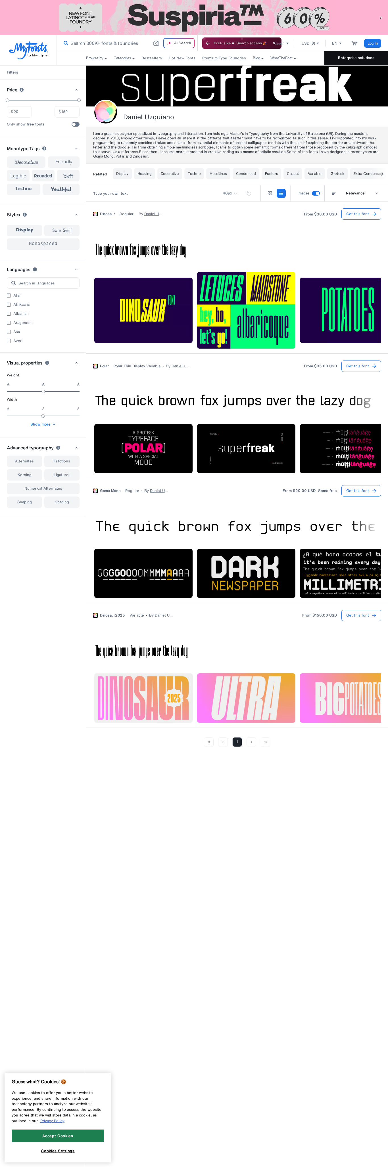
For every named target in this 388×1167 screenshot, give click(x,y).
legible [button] (18, 175)
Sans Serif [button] (62, 230)
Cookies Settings (58, 1151)
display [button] (24, 230)
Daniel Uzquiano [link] (153, 214)
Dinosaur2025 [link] (112, 615)
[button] (381, 17)
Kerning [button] (25, 474)
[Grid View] (269, 193)
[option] (24, 230)
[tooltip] (21, 89)
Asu (16, 332)
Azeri (17, 341)
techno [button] (23, 189)
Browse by (94, 58)
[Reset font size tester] (249, 193)
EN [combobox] (334, 43)
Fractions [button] (62, 461)
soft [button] (68, 175)
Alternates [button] (24, 461)
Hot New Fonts (182, 58)
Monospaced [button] (43, 244)
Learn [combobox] (279, 43)
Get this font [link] (357, 214)
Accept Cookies (57, 1136)
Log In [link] (373, 43)
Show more (40, 424)
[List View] (281, 193)
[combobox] (127, 43)
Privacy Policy (52, 1121)
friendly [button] (63, 162)
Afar (17, 295)
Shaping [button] (24, 502)
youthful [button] (61, 189)
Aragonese (23, 322)
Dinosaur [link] (107, 214)
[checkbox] (76, 124)
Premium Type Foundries (224, 58)
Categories (122, 58)
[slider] (7, 100)
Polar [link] (104, 366)
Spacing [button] (62, 502)
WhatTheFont (281, 58)
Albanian (21, 313)
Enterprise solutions (356, 57)
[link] (64, 43)
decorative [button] (26, 162)
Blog (256, 58)
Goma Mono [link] (110, 491)
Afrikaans (21, 304)
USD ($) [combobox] (308, 43)
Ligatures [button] (62, 474)
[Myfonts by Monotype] (29, 50)
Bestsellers (151, 58)
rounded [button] (43, 176)
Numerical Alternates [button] (43, 488)
